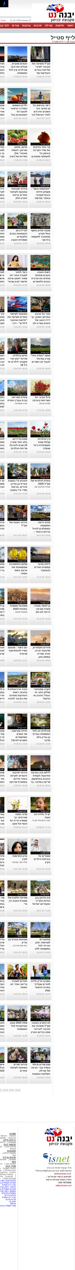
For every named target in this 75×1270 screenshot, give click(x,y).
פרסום (13, 1203)
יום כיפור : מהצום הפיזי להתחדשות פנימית (17, 650)
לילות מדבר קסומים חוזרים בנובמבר (42, 567)
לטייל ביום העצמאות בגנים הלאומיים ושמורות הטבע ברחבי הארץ (18, 236)
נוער (14, 1161)
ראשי (70, 25)
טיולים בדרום (10, 1195)
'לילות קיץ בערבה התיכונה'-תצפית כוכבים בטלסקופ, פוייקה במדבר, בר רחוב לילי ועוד (40, 778)
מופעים (13, 1159)
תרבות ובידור (9, 1157)
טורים (15, 25)
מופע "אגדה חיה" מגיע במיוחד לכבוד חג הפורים (40, 358)
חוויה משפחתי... (20, 403)
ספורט (12, 1133)
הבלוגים (9, 1176)
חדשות (60, 25)
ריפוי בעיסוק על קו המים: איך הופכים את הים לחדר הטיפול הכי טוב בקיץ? (41, 111)
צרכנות (26, 25)
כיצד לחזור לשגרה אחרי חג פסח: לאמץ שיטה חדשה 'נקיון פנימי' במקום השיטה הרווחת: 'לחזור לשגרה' (17, 281)
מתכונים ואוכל (10, 1178)
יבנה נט (70, 41)
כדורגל (13, 1136)
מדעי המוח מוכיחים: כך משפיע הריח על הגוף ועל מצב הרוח (18, 820)
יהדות (13, 1172)
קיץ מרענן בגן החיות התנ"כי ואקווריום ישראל (41, 900)
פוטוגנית (12, 1142)
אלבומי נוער (11, 1164)
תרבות (38, 25)
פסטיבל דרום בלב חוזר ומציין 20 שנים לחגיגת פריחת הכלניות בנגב (18, 445)
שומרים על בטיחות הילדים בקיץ (42, 859)
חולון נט (12, 1201)
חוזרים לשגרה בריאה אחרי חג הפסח (18, 984)
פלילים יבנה (11, 1146)
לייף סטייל (57, 41)
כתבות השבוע (10, 1168)
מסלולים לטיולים (9, 1193)
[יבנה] (53, 22)
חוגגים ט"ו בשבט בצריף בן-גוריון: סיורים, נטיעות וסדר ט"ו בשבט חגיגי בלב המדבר (17, 487)
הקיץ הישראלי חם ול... (40, 820)
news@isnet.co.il (62, 1174)
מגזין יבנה (11, 1166)
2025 (11, 1090)
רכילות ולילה (9, 1140)
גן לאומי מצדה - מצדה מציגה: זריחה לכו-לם (41, 608)
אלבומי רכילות (10, 1153)
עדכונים (12, 1138)
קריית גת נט (11, 1199)
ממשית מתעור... (20, 612)
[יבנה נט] (51, 1146)
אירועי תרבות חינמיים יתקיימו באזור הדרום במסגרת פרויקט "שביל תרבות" (18, 778)
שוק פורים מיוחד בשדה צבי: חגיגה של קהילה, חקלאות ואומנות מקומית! (40, 1070)
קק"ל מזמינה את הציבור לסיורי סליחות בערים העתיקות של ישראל (41, 69)
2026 (17, 1090)
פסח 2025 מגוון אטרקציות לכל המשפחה (18, 1025)
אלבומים (11, 1151)
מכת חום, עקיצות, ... (18, 862)
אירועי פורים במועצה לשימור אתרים (18, 1067)
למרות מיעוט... (44, 403)
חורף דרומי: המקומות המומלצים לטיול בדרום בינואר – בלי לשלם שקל (41, 528)
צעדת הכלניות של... (41, 487)
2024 (5, 1090)
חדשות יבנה (9, 1144)
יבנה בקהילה (10, 1170)
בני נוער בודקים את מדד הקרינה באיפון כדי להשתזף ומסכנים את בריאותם (40, 153)
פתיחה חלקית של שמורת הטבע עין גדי (17, 900)
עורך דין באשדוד (9, 1185)
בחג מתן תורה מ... (19, 945)
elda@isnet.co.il (63, 1185)
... (49, 365)
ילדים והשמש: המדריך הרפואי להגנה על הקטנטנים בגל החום (19, 111)
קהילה (48, 25)
